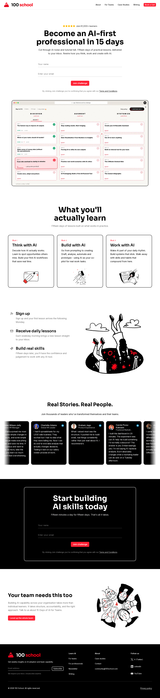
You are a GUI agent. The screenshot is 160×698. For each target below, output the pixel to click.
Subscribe (57, 669)
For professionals (76, 664)
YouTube (138, 673)
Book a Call (150, 5)
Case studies (100, 659)
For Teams (109, 5)
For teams (73, 659)
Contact (98, 664)
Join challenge (80, 83)
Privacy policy (146, 688)
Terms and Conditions (108, 91)
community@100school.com (106, 669)
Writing (136, 5)
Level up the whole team (21, 618)
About (98, 5)
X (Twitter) (138, 659)
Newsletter (73, 669)
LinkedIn (137, 666)
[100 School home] (18, 5)
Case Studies (123, 5)
